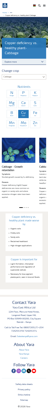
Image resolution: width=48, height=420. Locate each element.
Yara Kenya (24, 354)
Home (4, 13)
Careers (24, 358)
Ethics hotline (24, 395)
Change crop (10, 71)
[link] (12, 94)
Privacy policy (24, 390)
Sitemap (24, 400)
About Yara (24, 350)
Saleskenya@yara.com (27, 336)
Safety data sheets (24, 384)
